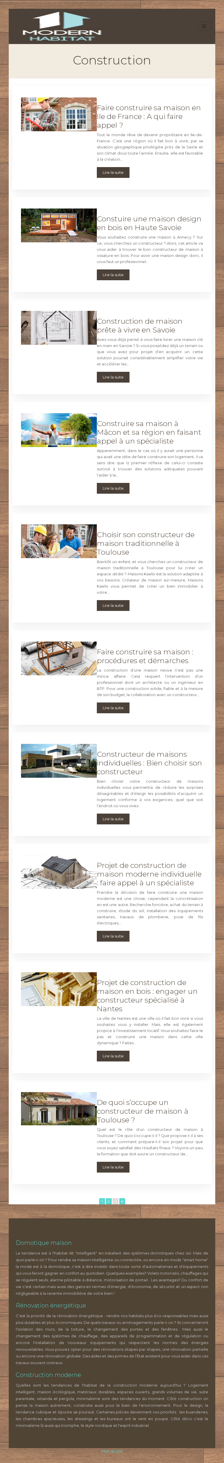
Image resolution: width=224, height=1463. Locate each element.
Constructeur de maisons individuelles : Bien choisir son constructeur (149, 763)
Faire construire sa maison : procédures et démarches (145, 656)
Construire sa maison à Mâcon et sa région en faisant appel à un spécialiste (149, 432)
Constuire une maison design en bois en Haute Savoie (149, 223)
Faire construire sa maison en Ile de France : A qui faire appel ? (149, 116)
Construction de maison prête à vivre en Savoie (140, 325)
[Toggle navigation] (204, 26)
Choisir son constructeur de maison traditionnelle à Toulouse (146, 543)
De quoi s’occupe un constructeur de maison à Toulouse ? (142, 1111)
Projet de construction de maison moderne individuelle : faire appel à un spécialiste (149, 874)
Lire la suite (113, 172)
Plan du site (112, 1451)
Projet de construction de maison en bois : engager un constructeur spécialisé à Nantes (147, 995)
